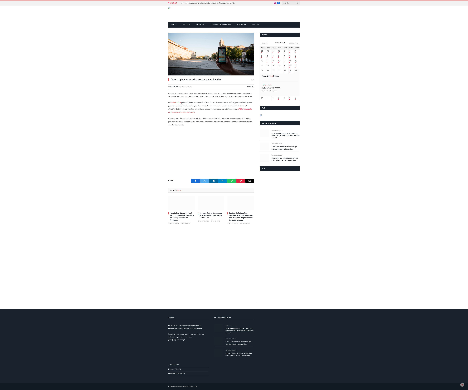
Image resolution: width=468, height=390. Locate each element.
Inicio (174, 25)
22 (290, 66)
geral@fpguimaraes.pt (176, 340)
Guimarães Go (175, 103)
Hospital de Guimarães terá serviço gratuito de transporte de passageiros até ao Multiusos (182, 216)
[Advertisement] (235, 13)
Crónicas (241, 25)
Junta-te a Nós (173, 365)
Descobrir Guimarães (221, 25)
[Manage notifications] (462, 385)
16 (296, 61)
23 (296, 66)
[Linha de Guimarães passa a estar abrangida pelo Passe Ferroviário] (211, 203)
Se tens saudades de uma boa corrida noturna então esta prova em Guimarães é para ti (208, 3)
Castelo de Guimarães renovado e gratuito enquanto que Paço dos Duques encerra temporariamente (241, 216)
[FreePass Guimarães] (180, 13)
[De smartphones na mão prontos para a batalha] (211, 54)
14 (285, 61)
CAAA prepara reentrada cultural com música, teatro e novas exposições (285, 159)
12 (273, 61)
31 (285, 51)
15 (290, 61)
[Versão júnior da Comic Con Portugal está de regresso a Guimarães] (264, 146)
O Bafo (255, 25)
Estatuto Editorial (174, 369)
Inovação (250, 86)
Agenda (186, 25)
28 (268, 51)
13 (279, 61)
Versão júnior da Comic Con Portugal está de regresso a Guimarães (284, 148)
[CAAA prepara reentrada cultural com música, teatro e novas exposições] (264, 158)
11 (267, 61)
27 (262, 51)
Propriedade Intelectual (176, 374)
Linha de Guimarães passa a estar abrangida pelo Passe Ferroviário (211, 215)
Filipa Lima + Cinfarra (271, 88)
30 (279, 51)
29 (274, 51)
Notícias (200, 25)
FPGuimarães (175, 86)
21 (285, 66)
